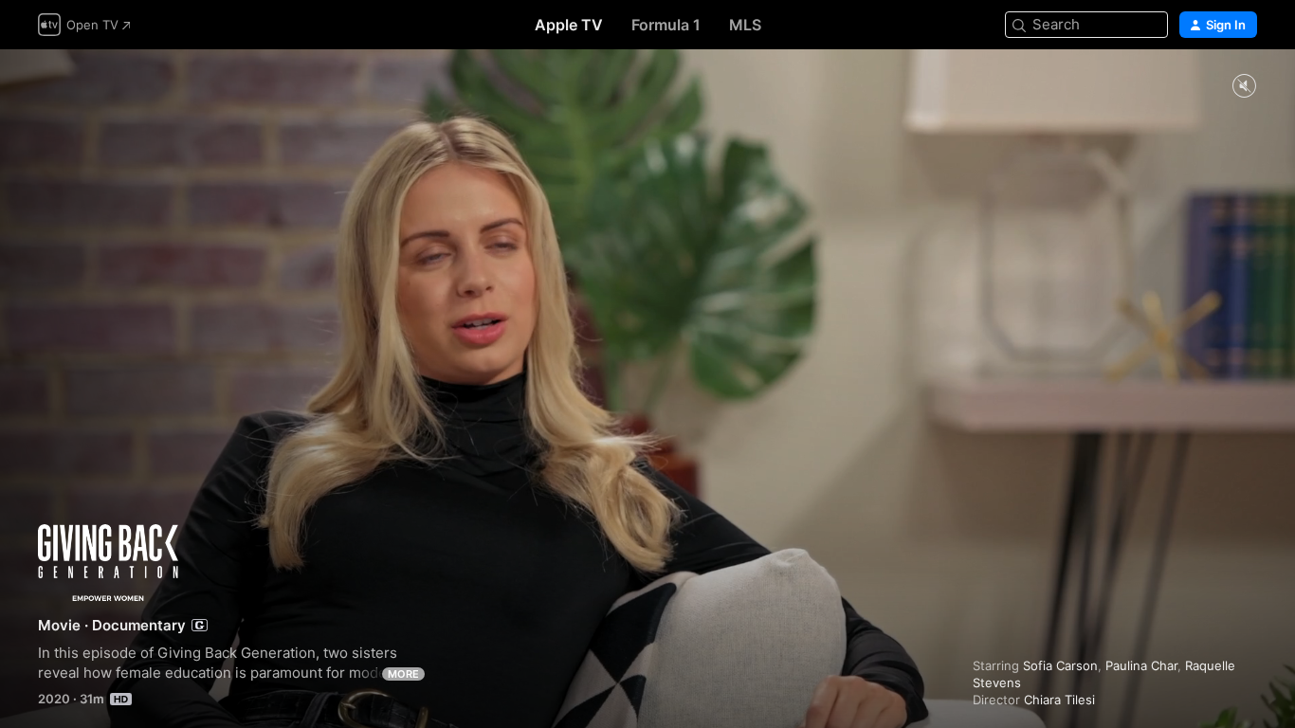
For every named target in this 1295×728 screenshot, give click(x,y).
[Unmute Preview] (1244, 86)
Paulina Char (1141, 665)
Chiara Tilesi (1059, 699)
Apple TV (569, 24)
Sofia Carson (1060, 665)
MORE (403, 674)
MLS (745, 24)
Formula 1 (666, 24)
